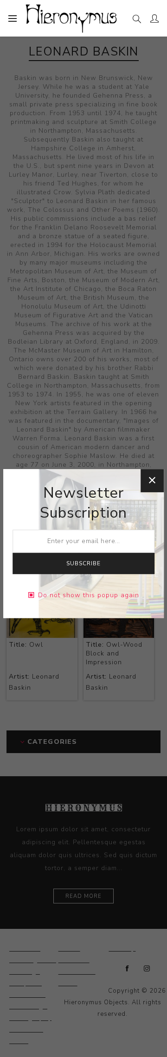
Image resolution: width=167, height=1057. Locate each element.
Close (152, 480)
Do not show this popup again (88, 595)
